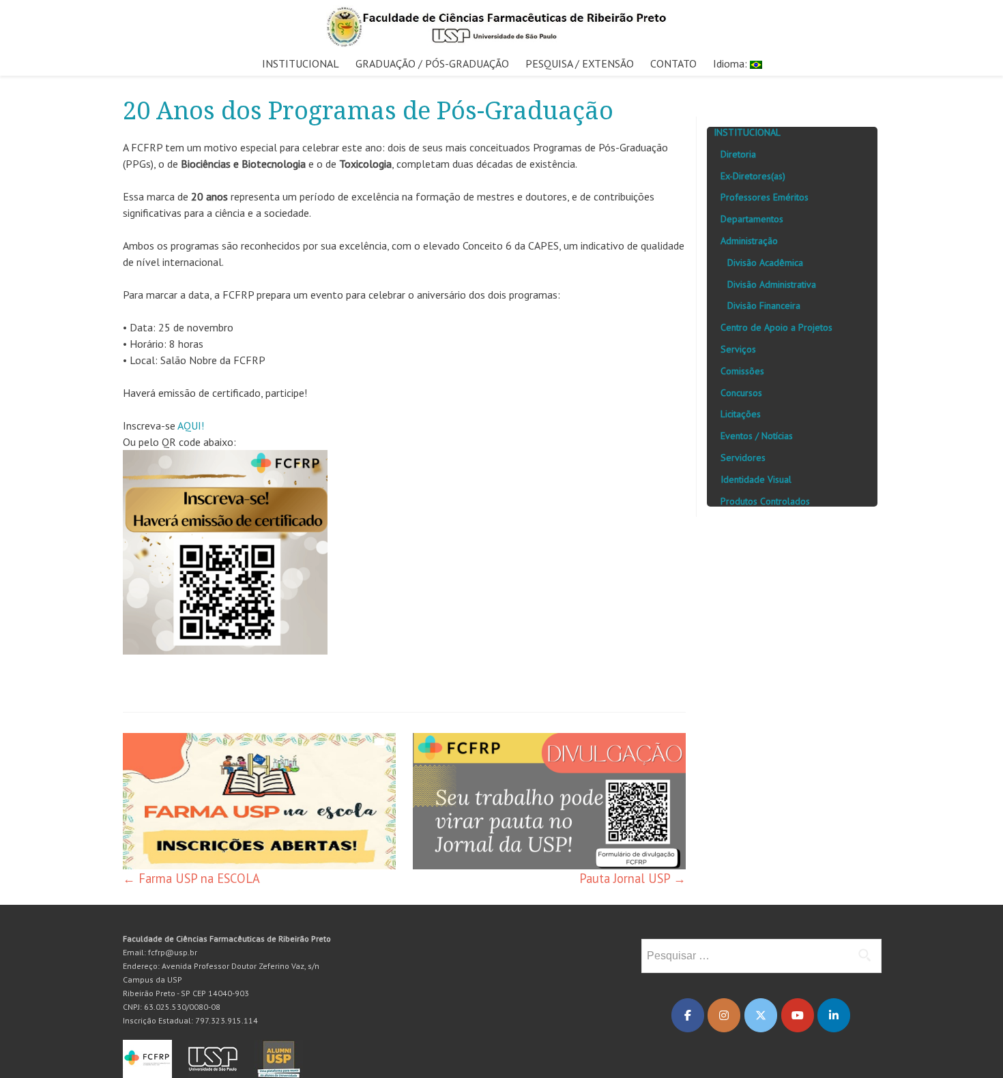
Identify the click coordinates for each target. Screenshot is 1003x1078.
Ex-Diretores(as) (753, 176)
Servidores (743, 457)
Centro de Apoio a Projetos (776, 327)
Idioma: (731, 63)
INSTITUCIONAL (300, 63)
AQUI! (190, 425)
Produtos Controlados (765, 501)
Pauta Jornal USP (632, 878)
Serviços (738, 349)
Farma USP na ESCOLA (191, 878)
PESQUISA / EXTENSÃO (579, 63)
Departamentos (752, 219)
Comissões (742, 371)
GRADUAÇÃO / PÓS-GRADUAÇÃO (432, 63)
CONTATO (673, 63)
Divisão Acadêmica (765, 262)
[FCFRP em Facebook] (687, 1015)
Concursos (741, 393)
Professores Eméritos (765, 197)
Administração (749, 241)
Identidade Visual (756, 479)
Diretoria (738, 154)
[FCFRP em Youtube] (797, 1015)
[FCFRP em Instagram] (724, 1015)
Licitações (741, 414)
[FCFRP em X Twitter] (760, 1015)
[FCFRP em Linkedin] (833, 1015)
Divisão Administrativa (771, 284)
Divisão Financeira (763, 305)
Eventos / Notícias (757, 436)
